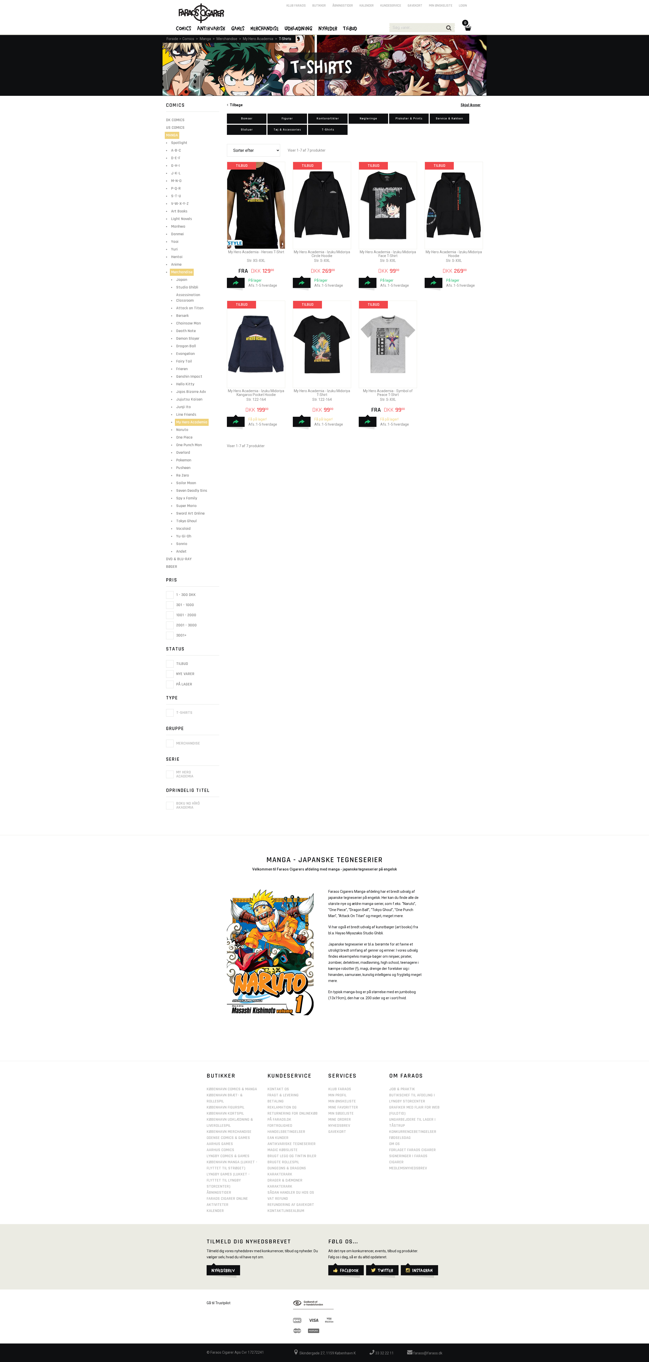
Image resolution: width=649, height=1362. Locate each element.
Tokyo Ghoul (186, 521)
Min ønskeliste (440, 5)
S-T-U (176, 196)
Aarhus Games (220, 1144)
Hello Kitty (185, 384)
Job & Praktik (402, 1089)
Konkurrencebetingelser (412, 1131)
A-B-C (176, 150)
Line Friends (186, 414)
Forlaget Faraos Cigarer (412, 1150)
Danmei (177, 234)
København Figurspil (225, 1107)
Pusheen (183, 467)
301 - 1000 (184, 605)
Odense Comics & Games (228, 1137)
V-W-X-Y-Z (180, 203)
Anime (176, 264)
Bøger (171, 566)
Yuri (174, 249)
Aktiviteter (217, 1204)
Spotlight (179, 143)
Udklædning (299, 28)
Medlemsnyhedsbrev (408, 1168)
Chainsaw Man (188, 323)
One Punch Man (189, 445)
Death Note (186, 331)
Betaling (275, 1101)
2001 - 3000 (186, 625)
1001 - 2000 (185, 615)
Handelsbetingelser (286, 1131)
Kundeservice (390, 5)
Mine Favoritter (343, 1107)
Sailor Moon (186, 483)
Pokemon (183, 460)
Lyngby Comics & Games (228, 1156)
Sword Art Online (190, 513)
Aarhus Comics (220, 1150)
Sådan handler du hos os (290, 1192)
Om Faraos (406, 1076)
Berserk (182, 315)
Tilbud (181, 663)
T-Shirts (285, 39)
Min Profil (337, 1095)
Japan (181, 279)
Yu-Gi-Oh (183, 536)
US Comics (175, 127)
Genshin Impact (189, 376)
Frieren (182, 369)
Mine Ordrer (339, 1119)
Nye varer (184, 674)
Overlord (183, 452)
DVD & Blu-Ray (179, 559)
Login (463, 5)
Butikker (319, 5)
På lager (183, 684)
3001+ (181, 635)
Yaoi (174, 241)
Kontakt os (278, 1089)
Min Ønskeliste (342, 1101)
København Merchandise (229, 1131)
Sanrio (181, 544)
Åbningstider (342, 5)
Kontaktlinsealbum (285, 1210)
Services (342, 1076)
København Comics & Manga (232, 1089)
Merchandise (227, 39)
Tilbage (235, 105)
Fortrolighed (279, 1125)
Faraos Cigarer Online (227, 1198)
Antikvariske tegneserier (291, 1144)
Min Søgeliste (341, 1113)
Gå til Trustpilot (218, 1303)
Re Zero (182, 475)
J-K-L (176, 173)
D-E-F (175, 158)
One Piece (184, 437)
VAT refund (277, 1198)
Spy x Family (186, 498)
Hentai (177, 257)
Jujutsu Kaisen (189, 399)
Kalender (366, 5)
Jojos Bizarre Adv (191, 391)
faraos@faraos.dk (427, 1353)
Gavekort (415, 5)
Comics (188, 39)
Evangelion (185, 353)
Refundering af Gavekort (290, 1204)
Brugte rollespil (283, 1162)
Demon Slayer (187, 338)
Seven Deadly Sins (191, 490)
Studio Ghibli (187, 287)
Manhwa (178, 226)
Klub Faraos (296, 5)
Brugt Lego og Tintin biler (291, 1156)
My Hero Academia (258, 39)
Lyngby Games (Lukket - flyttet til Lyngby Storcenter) (228, 1180)
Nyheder (328, 28)
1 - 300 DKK (185, 594)
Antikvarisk (211, 28)
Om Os (394, 1144)
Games (238, 28)
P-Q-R (176, 188)
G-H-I (175, 165)
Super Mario (186, 506)
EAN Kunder (278, 1137)
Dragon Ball (186, 346)
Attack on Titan (189, 308)
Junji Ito (183, 407)
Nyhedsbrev (339, 1125)
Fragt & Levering (283, 1095)
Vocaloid (183, 528)
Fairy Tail (184, 361)
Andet (181, 551)
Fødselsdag (400, 1137)
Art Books (179, 211)
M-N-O (176, 181)
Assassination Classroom (188, 297)
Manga (205, 39)
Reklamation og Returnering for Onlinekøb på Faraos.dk (292, 1113)
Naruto (182, 429)
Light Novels (181, 219)
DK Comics (175, 120)
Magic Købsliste (282, 1150)
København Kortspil (225, 1113)
